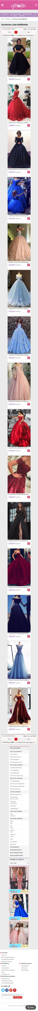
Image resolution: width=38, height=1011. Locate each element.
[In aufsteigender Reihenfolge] (35, 35)
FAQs (2, 972)
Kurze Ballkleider (14, 770)
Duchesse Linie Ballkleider (17, 783)
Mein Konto (5, 14)
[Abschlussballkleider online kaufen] (19, 0)
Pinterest (28, 79)
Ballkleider (8, 19)
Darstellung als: (6, 35)
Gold (11, 832)
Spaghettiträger (14, 808)
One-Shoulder (14, 797)
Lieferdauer (24, 968)
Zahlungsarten (25, 966)
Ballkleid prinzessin (15, 789)
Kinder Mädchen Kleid (16, 852)
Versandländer (25, 970)
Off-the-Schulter (14, 799)
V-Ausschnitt (13, 803)
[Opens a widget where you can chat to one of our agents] (30, 1007)
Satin (11, 814)
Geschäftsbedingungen (7, 983)
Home (2, 19)
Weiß (11, 827)
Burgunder (13, 844)
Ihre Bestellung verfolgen (8, 970)
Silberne (12, 830)
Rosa (11, 821)
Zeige (25, 29)
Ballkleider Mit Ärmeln (16, 794)
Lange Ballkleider (14, 773)
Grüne (11, 836)
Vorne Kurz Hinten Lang (16, 775)
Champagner (13, 841)
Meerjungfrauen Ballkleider (17, 786)
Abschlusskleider (14, 759)
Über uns (3, 955)
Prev (9, 32)
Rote (11, 823)
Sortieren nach (21, 35)
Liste (16, 35)
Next (28, 32)
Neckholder (13, 806)
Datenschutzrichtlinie (7, 981)
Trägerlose (13, 801)
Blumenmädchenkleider (16, 855)
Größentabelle (5, 968)
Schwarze (12, 834)
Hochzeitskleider (14, 847)
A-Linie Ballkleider (15, 781)
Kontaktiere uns (5, 974)
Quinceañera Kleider (15, 757)
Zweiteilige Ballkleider (16, 767)
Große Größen (14, 754)
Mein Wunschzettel (16, 14)
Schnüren (12, 816)
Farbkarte (4, 966)
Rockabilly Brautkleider (7, 959)
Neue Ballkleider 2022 (16, 762)
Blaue (11, 839)
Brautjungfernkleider (16, 850)
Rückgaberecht (5, 978)
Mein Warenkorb (27, 14)
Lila (11, 825)
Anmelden (22, 15)
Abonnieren (18, 997)
